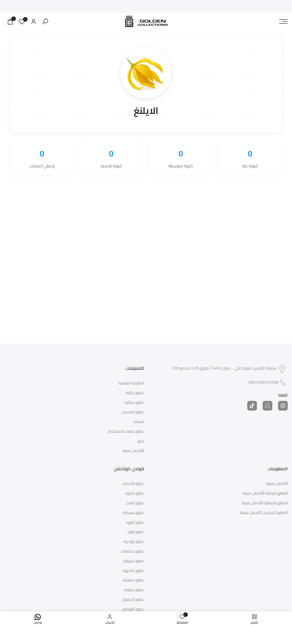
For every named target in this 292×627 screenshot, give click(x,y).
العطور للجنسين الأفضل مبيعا (264, 513)
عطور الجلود (134, 493)
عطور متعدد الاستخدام (126, 431)
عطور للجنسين (132, 412)
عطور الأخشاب (132, 484)
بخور (140, 441)
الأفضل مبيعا (133, 451)
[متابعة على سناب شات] (267, 406)
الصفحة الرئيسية (131, 383)
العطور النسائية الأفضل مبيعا (265, 503)
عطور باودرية (133, 541)
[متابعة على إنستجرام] (283, 406)
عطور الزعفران (133, 599)
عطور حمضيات (132, 551)
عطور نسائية (134, 402)
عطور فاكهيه (133, 571)
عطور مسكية (133, 513)
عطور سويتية (133, 561)
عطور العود (135, 522)
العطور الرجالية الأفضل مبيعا (265, 493)
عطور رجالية (135, 393)
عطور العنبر (135, 503)
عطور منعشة (133, 580)
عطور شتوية (134, 590)
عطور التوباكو (133, 609)
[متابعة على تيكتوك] (252, 406)
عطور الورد (135, 532)
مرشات (138, 422)
